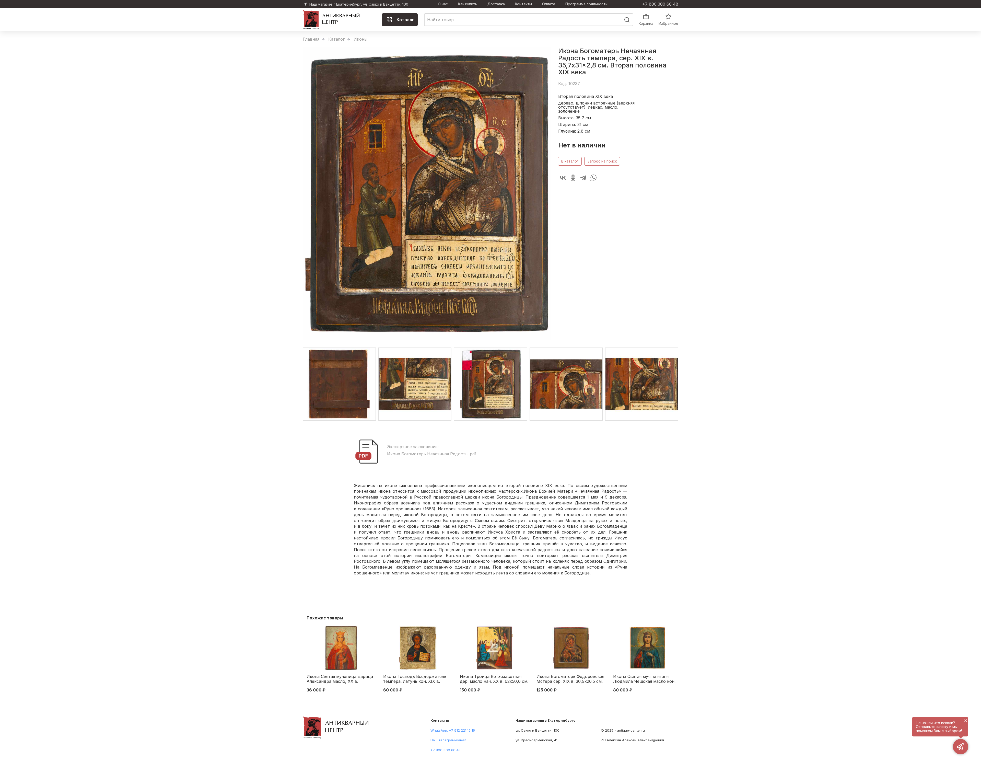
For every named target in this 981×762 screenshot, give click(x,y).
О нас (443, 4)
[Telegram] (583, 177)
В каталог (569, 161)
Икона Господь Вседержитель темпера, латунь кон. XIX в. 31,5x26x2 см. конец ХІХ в (414, 679)
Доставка (496, 4)
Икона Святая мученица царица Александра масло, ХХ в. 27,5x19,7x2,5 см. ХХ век (340, 679)
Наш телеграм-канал (448, 740)
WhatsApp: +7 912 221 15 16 (452, 730)
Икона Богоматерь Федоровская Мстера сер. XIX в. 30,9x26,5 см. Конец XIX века (570, 679)
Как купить (467, 4)
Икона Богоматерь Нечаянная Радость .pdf (431, 453)
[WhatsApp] (593, 177)
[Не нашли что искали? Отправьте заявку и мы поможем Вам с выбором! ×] (960, 746)
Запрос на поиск (602, 161)
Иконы (360, 39)
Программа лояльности (586, 4)
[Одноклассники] (573, 177)
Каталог (405, 19)
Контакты (523, 4)
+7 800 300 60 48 (660, 4)
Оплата (548, 4)
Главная (311, 39)
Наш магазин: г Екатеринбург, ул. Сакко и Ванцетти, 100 (358, 4)
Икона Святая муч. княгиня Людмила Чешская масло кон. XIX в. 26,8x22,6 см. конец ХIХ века (644, 679)
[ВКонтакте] (562, 177)
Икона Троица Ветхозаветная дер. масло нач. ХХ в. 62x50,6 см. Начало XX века (494, 679)
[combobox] (528, 19)
